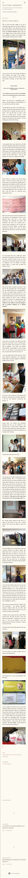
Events (12, 754)
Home (4, 12)
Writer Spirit (5, 756)
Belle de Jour (8, 754)
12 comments (9, 830)
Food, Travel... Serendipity (12, 5)
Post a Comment (6, 764)
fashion (16, 754)
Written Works (12, 12)
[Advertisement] (14, 782)
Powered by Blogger (15, 873)
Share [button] (3, 752)
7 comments (8, 864)
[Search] (25, 2)
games (19, 754)
